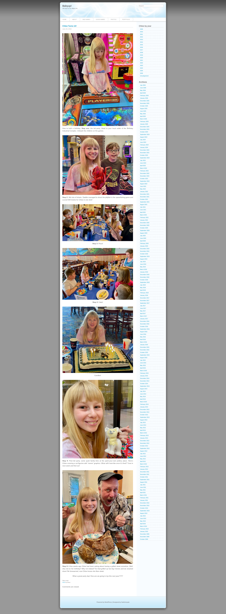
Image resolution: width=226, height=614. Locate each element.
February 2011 (144, 497)
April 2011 (143, 492)
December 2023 (144, 150)
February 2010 (144, 529)
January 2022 (144, 191)
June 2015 (143, 362)
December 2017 (144, 298)
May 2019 (143, 266)
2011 (141, 34)
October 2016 (144, 326)
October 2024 (144, 132)
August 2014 (143, 388)
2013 (141, 39)
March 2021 (143, 215)
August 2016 (143, 331)
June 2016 (143, 334)
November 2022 (144, 176)
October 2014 (144, 383)
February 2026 (144, 95)
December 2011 (144, 471)
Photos (113, 19)
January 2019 (144, 272)
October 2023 (144, 155)
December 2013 (144, 409)
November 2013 (144, 412)
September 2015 (144, 355)
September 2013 (144, 417)
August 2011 (143, 482)
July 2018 (143, 285)
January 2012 (144, 469)
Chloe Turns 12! (69, 26)
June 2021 (143, 209)
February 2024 (144, 145)
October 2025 (144, 106)
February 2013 (144, 435)
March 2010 (143, 526)
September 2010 (144, 510)
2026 (141, 73)
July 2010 (143, 516)
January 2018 (144, 295)
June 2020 (143, 238)
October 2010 (144, 508)
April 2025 (143, 116)
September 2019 (144, 256)
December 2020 (144, 222)
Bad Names (86, 19)
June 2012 (143, 456)
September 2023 (144, 158)
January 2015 (144, 375)
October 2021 (144, 199)
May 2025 (143, 113)
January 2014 (144, 407)
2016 (141, 47)
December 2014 (144, 378)
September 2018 (144, 282)
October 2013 (144, 414)
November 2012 (144, 443)
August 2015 (143, 357)
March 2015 (143, 370)
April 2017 (143, 313)
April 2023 (143, 165)
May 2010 (143, 521)
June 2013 (143, 425)
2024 (141, 68)
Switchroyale (125, 602)
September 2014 (144, 386)
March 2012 (143, 464)
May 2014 (143, 396)
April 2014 (143, 399)
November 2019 (144, 251)
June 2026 (143, 87)
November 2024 (144, 129)
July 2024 (143, 139)
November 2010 (144, 505)
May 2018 (143, 287)
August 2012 (143, 451)
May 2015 (143, 365)
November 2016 (144, 324)
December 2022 (144, 173)
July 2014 (143, 391)
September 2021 (144, 202)
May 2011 (143, 490)
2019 (141, 55)
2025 (141, 70)
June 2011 (143, 487)
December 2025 (144, 100)
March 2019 (143, 269)
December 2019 (144, 248)
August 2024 (143, 137)
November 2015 (144, 350)
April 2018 (143, 290)
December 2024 (144, 126)
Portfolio (126, 19)
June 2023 (143, 163)
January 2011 (144, 500)
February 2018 (144, 292)
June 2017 (143, 308)
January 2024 (144, 147)
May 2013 (143, 427)
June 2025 (143, 111)
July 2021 (143, 207)
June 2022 (143, 186)
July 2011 (142, 484)
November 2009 (144, 536)
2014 (141, 42)
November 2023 (144, 152)
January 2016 (144, 344)
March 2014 (143, 401)
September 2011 (144, 479)
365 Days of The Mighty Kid (69, 8)
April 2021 (143, 212)
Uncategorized (144, 76)
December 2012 (144, 440)
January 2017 (144, 318)
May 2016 (143, 337)
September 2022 (144, 181)
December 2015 (144, 347)
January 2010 (144, 531)
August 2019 (143, 259)
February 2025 (144, 121)
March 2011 (143, 495)
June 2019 (143, 264)
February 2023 (144, 170)
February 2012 (144, 466)
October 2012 (144, 446)
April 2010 (143, 523)
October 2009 (144, 539)
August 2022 (143, 183)
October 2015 (144, 352)
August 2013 (143, 420)
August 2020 (143, 233)
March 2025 (143, 119)
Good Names (100, 19)
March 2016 (143, 342)
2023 (141, 65)
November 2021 (144, 196)
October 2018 (144, 279)
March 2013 (143, 433)
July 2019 (143, 261)
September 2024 (144, 134)
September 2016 (144, 329)
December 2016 (144, 321)
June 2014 (143, 394)
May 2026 (143, 90)
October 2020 (144, 228)
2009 (141, 29)
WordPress (108, 602)
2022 (63, 582)
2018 (141, 52)
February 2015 (144, 373)
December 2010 (144, 503)
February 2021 (144, 217)
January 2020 (144, 246)
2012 (141, 37)
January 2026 (144, 98)
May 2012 (143, 458)
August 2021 (143, 204)
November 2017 (144, 300)
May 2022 (143, 189)
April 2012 (143, 461)
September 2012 (144, 448)
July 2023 (143, 160)
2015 (141, 44)
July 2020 (143, 235)
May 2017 (143, 311)
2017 (141, 50)
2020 (141, 57)
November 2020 (144, 225)
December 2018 (144, 274)
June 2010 (143, 518)
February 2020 (144, 243)
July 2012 (143, 453)
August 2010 (143, 513)
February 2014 (144, 404)
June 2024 (143, 142)
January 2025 (144, 124)
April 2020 (143, 241)
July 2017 (143, 305)
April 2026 (143, 93)
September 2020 (144, 230)
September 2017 (144, 303)
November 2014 (144, 381)
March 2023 (143, 168)
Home (64, 19)
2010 (141, 31)
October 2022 (144, 178)
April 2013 (143, 430)
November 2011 (144, 474)
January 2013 (144, 438)
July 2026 (143, 85)
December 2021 (144, 194)
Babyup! (67, 6)
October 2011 (144, 477)
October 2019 (144, 254)
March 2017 (143, 316)
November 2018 (144, 277)
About (74, 19)
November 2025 (144, 103)
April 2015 (143, 368)
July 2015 (143, 360)
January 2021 (144, 220)
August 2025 (143, 108)
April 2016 (143, 339)
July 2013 (143, 422)
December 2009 (144, 534)
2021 (141, 60)
